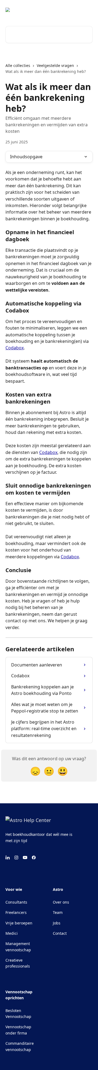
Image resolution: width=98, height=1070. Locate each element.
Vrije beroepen (18, 923)
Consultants (16, 902)
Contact (60, 933)
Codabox (14, 348)
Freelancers (16, 912)
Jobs (56, 923)
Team (58, 912)
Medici (11, 933)
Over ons (61, 902)
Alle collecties (17, 65)
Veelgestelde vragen (55, 65)
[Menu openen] (88, 10)
